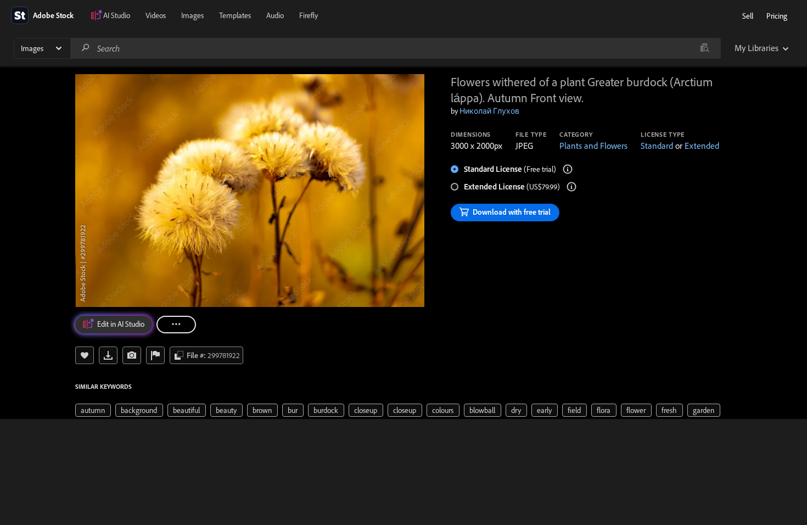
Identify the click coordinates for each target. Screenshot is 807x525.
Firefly (308, 15)
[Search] (86, 48)
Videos (155, 15)
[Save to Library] (84, 355)
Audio (275, 15)
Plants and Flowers (593, 145)
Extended (702, 145)
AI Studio (116, 15)
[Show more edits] (176, 324)
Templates (235, 15)
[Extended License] (571, 187)
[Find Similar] (131, 355)
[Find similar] (704, 48)
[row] (93, 410)
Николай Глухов (489, 111)
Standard (657, 145)
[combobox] (395, 48)
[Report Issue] (155, 355)
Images (192, 15)
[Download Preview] (108, 355)
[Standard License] (567, 169)
